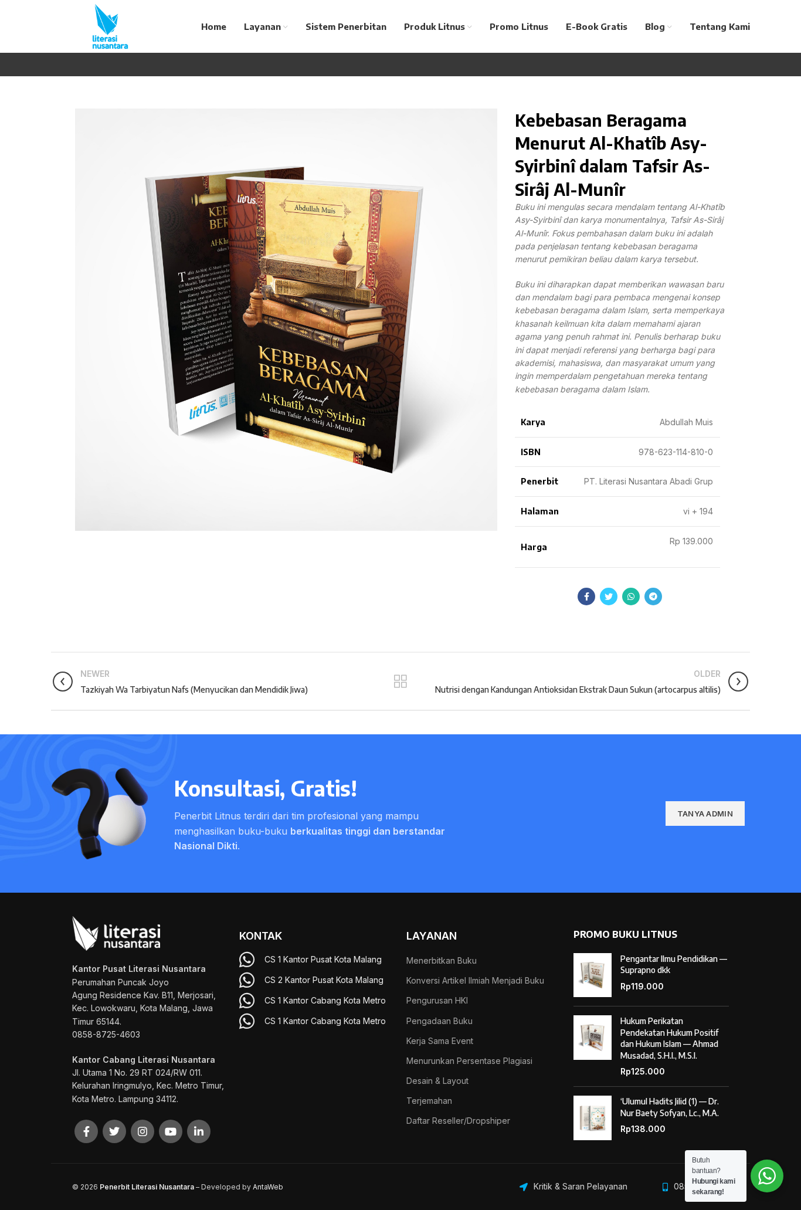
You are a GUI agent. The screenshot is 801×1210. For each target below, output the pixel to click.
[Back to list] (400, 681)
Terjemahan (429, 1101)
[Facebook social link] (586, 596)
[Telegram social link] (653, 596)
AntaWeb (268, 1186)
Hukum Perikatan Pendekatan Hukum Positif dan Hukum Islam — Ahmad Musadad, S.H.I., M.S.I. (669, 1038)
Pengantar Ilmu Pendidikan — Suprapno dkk (673, 964)
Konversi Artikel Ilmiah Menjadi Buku (475, 980)
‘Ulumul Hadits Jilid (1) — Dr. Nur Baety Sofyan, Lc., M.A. (669, 1107)
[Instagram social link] (142, 1131)
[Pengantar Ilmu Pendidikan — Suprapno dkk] (592, 975)
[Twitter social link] (608, 596)
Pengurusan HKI (437, 1000)
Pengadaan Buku (439, 1021)
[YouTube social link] (170, 1131)
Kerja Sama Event (439, 1041)
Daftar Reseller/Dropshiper (458, 1121)
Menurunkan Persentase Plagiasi (469, 1061)
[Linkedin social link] (199, 1131)
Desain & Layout (437, 1081)
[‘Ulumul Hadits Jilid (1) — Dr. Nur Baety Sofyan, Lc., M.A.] (592, 1118)
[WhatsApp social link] (631, 596)
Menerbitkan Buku (441, 960)
